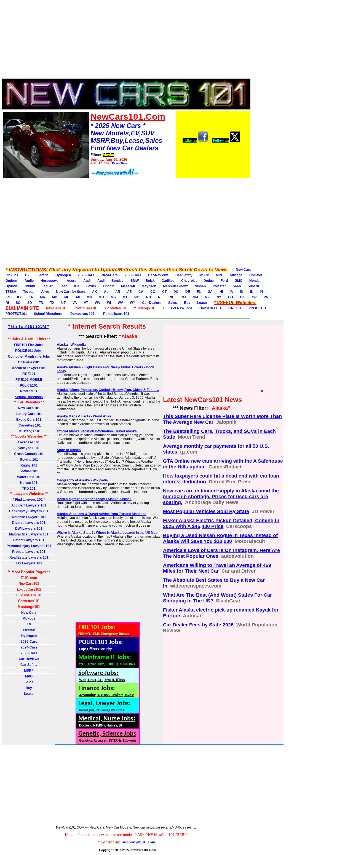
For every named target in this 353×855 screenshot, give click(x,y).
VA (75, 303)
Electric (42, 275)
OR (254, 297)
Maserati (128, 286)
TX (52, 303)
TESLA (11, 292)
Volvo (45, 292)
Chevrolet (189, 281)
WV (120, 303)
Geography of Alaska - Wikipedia (82, 480)
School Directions (48, 314)
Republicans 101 (115, 314)
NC (136, 297)
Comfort (255, 275)
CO (152, 292)
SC (18, 303)
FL (199, 292)
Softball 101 (29, 471)
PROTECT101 (16, 314)
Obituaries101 (210, 308)
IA (231, 292)
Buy (187, 303)
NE (160, 297)
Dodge (209, 281)
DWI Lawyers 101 (28, 528)
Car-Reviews (158, 275)
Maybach (149, 286)
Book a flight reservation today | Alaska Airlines (94, 499)
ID (241, 292)
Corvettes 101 (29, 425)
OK (242, 297)
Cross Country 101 (29, 454)
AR (117, 292)
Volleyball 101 (29, 448)
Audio (29, 281)
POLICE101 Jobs (28, 351)
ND (148, 297)
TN (41, 303)
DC (175, 292)
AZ (129, 292)
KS (8, 297)
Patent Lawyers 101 (28, 540)
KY (19, 297)
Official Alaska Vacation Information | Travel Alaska (97, 431)
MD (54, 297)
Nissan (200, 286)
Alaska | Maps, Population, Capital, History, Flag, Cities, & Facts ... (108, 390)
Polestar (219, 286)
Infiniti (30, 286)
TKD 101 (29, 489)
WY (132, 303)
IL (251, 292)
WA (97, 303)
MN (89, 297)
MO (101, 297)
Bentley (117, 281)
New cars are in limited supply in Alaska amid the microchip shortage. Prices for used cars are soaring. (221, 496)
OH (230, 297)
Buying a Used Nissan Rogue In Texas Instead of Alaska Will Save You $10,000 (220, 538)
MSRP (204, 275)
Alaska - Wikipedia (71, 345)
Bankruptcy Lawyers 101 (29, 511)
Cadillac (168, 281)
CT (164, 292)
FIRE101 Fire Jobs (29, 345)
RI (7, 303)
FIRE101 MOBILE (28, 380)
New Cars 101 (29, 408)
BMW (134, 281)
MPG (219, 275)
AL (106, 292)
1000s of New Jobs (177, 308)
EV (27, 275)
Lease (202, 303)
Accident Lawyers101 (29, 368)
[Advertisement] (126, 40)
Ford (224, 281)
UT (63, 303)
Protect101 (29, 391)
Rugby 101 (28, 465)
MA (42, 297)
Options (12, 281)
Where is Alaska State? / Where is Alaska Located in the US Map (107, 533)
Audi (86, 281)
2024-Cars (109, 275)
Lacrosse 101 (29, 442)
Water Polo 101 (29, 477)
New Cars (243, 270)
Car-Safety (183, 275)
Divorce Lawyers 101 (29, 523)
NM (195, 297)
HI (221, 292)
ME (66, 297)
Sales (172, 303)
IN (261, 292)
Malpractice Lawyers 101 (29, 534)
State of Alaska (69, 450)
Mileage (236, 275)
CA (140, 292)
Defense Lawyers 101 (29, 517)
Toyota (28, 292)
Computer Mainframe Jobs (29, 356)
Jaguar (47, 286)
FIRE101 (235, 308)
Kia (76, 286)
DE (187, 292)
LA (31, 297)
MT (125, 297)
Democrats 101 (82, 314)
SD (29, 303)
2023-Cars (133, 275)
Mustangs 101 (29, 431)
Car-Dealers (151, 303)
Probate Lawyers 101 (29, 552)
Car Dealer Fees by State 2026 (198, 625)
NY (218, 297)
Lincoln (108, 286)
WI (109, 303)
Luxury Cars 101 (29, 414)
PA (266, 297)
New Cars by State (70, 292)
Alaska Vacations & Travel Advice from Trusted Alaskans (101, 514)
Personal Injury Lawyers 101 (29, 546)
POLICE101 (257, 308)
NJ (183, 297)
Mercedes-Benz (175, 286)
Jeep (63, 286)
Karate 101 (29, 483)
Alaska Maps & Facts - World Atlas (84, 416)
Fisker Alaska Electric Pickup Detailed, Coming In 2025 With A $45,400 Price (221, 523)
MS (113, 297)
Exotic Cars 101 (28, 420)
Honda (254, 281)
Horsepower (50, 281)
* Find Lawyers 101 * (29, 500)
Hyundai (12, 286)
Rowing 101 (29, 460)
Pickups (12, 275)
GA (210, 292)
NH (172, 297)
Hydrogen (63, 275)
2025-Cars (86, 275)
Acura (71, 281)
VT (86, 303)
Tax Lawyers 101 (29, 563)
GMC (238, 281)
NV (207, 297)
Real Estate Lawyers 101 (29, 557)
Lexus (91, 286)
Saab (237, 286)
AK (94, 292)
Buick (150, 281)
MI (78, 297)
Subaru (253, 286)
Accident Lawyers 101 (28, 505)
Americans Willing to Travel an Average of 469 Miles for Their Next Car (217, 568)
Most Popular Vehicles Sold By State (206, 511)
